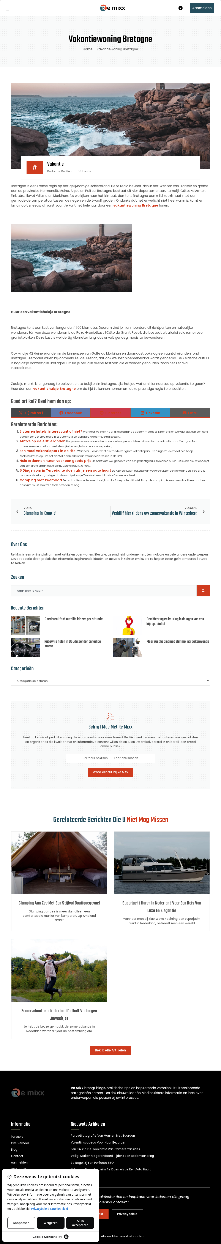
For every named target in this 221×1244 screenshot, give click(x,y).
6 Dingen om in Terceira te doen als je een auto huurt (65, 470)
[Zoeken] (203, 590)
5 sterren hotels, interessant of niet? (51, 431)
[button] (10, 8)
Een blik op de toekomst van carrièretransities (105, 1149)
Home (88, 49)
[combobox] (104, 590)
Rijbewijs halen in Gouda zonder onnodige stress (72, 644)
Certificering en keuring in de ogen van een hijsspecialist (175, 621)
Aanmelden (202, 8)
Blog (14, 1150)
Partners (17, 1137)
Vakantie (55, 164)
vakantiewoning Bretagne (135, 205)
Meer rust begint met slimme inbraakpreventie (178, 642)
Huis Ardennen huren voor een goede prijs (56, 460)
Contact (17, 1156)
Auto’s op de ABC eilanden (42, 441)
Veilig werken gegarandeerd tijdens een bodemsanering (112, 1156)
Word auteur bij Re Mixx (110, 772)
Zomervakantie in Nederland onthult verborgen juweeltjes (59, 1015)
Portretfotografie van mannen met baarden (103, 1136)
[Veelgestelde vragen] (180, 8)
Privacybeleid (127, 1214)
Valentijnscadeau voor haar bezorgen (98, 1143)
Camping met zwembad (41, 480)
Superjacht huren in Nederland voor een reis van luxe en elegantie (161, 907)
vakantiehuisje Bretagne (54, 388)
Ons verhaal (20, 1143)
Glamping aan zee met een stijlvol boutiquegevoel (59, 903)
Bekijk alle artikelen (110, 1050)
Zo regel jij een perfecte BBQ (92, 1163)
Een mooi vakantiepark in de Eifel (48, 451)
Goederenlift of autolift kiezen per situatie (73, 619)
